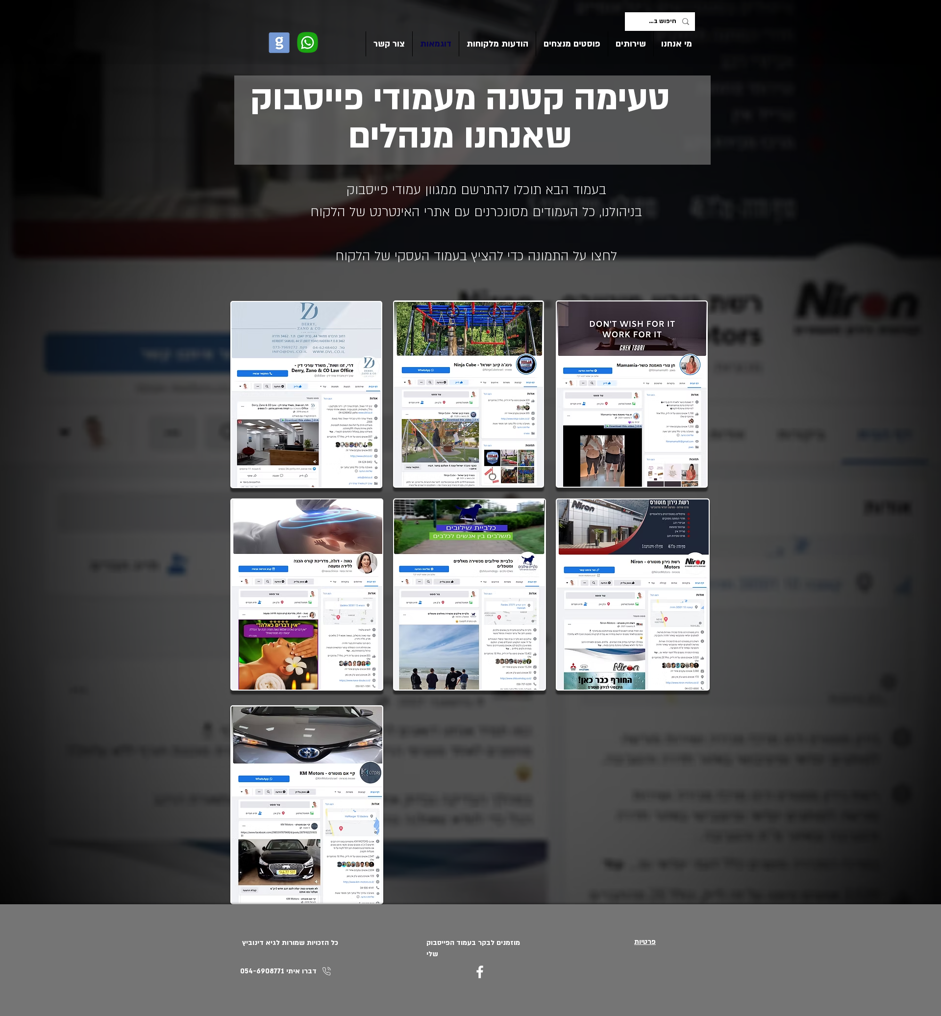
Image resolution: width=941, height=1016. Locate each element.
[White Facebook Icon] (479, 972)
